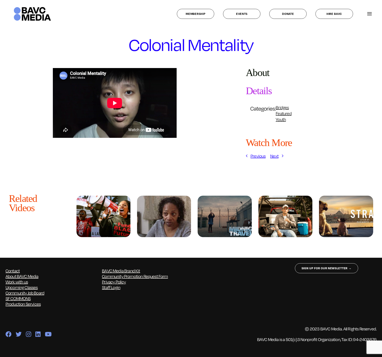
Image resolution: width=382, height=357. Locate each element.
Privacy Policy (114, 282)
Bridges (282, 107)
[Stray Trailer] (346, 198)
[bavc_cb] (32, 8)
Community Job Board (25, 293)
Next (274, 156)
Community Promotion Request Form (135, 276)
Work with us (17, 282)
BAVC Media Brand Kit (121, 270)
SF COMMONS (18, 298)
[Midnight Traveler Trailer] (225, 198)
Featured (283, 113)
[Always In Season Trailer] (164, 198)
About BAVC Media (22, 276)
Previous (257, 156)
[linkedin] (37, 334)
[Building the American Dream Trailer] (285, 198)
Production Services (23, 304)
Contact (13, 270)
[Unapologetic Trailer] (103, 198)
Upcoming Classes (22, 287)
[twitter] (18, 334)
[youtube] (48, 334)
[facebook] (8, 334)
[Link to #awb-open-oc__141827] (369, 14)
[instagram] (28, 334)
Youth (281, 119)
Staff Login (111, 287)
